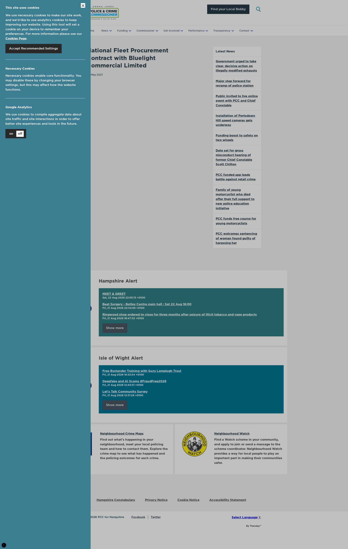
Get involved (171, 30)
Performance (196, 30)
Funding (122, 30)
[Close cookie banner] (83, 5)
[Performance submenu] (206, 30)
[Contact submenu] (251, 30)
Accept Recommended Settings (33, 48)
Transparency (221, 30)
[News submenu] (110, 30)
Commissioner (145, 30)
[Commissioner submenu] (156, 30)
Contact (244, 30)
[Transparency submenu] (232, 30)
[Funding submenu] (129, 30)
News (104, 30)
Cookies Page (15, 38)
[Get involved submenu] (181, 30)
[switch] (15, 133)
